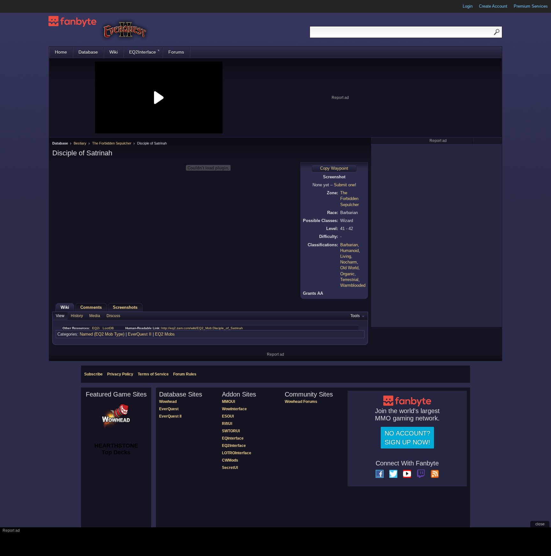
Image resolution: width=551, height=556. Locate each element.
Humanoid (349, 250)
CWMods (230, 460)
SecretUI (230, 467)
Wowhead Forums (301, 401)
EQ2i (95, 328)
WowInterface (234, 409)
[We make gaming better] (20, 6)
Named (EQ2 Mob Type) (102, 334)
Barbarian (349, 244)
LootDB (108, 328)
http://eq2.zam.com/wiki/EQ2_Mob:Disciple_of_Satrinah (202, 328)
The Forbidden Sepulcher (111, 143)
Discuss (113, 316)
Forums (176, 52)
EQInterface (233, 438)
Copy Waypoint (334, 168)
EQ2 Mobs (165, 334)
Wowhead (168, 401)
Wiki (113, 52)
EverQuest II (139, 334)
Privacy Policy (120, 374)
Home (61, 52)
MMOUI (228, 401)
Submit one (344, 184)
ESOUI (228, 416)
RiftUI (227, 423)
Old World (349, 267)
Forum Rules (184, 374)
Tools (355, 316)
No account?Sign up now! (407, 438)
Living (345, 256)
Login (468, 6)
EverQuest (169, 409)
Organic (347, 273)
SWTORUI (231, 431)
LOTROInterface (236, 453)
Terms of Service (153, 374)
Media (94, 316)
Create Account (493, 6)
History (77, 316)
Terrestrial (349, 279)
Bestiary (80, 143)
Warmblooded (352, 285)
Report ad (340, 97)
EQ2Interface (142, 52)
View (60, 316)
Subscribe (93, 374)
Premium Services (531, 6)
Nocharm (348, 262)
